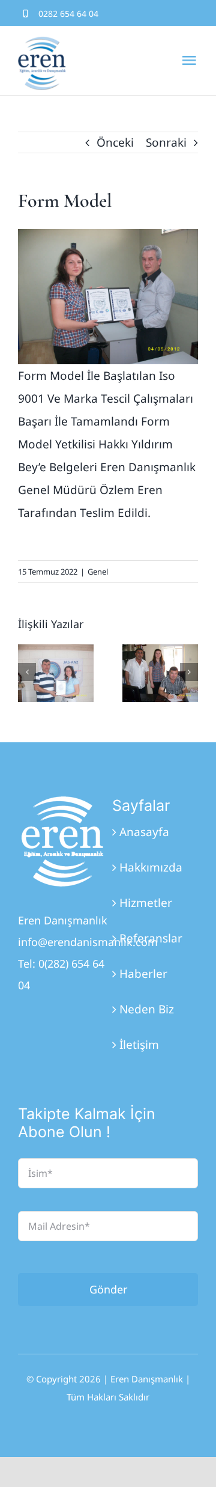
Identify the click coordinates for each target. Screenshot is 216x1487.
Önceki (115, 142)
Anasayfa (144, 832)
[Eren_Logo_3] (63, 802)
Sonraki (166, 142)
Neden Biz (146, 1009)
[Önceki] (27, 672)
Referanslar (150, 938)
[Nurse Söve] (56, 673)
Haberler (143, 974)
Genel (98, 571)
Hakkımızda (150, 867)
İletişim (139, 1044)
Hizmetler (145, 903)
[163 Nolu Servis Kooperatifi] (160, 673)
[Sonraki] (189, 672)
